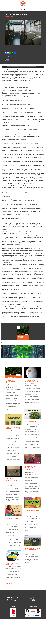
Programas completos (35, 552)
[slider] (42, 67)
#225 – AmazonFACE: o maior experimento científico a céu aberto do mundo (12, 382)
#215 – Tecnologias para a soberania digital (13, 564)
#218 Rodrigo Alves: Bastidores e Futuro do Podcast (31, 468)
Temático (12, 387)
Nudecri (32, 603)
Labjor (28, 603)
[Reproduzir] (3, 66)
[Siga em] (18, 599)
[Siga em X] (11, 599)
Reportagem (14, 386)
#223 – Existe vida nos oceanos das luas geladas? (32, 381)
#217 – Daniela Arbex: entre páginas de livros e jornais (12, 520)
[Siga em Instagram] (15, 599)
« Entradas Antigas (8, 583)
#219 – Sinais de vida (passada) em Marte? (12, 479)
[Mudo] (39, 66)
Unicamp (36, 603)
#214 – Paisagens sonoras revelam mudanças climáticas (32, 550)
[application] (23, 67)
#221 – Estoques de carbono (30, 422)
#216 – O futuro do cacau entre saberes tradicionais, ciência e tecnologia (32, 512)
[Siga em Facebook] (7, 599)
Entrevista (13, 522)
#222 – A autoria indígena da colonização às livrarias (13, 427)
